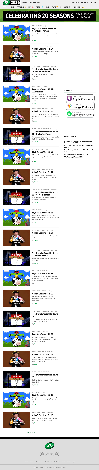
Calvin (36, 56)
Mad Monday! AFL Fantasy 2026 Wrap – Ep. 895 (79, 151)
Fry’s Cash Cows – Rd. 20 (42, 334)
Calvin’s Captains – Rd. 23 (42, 111)
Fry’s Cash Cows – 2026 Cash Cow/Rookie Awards (44, 29)
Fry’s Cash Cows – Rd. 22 (42, 213)
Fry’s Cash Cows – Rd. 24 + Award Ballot (43, 90)
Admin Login (71, 462)
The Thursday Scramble (40, 66)
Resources (36, 11)
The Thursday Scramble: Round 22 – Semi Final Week (45, 193)
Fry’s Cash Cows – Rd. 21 (42, 273)
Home (12, 7)
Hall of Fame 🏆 (52, 7)
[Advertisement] (78, 57)
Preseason (14, 11)
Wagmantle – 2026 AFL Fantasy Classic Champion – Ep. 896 (78, 142)
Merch (64, 462)
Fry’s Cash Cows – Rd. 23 (42, 152)
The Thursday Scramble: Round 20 (45, 315)
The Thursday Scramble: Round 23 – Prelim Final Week (45, 133)
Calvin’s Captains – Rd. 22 (42, 172)
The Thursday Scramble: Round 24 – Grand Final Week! (45, 70)
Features (25, 11)
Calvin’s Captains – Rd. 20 (42, 294)
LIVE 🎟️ (31, 7)
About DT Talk (55, 462)
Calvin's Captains (38, 46)
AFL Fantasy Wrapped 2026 (73, 157)
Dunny (36, 79)
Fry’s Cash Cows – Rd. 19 (42, 395)
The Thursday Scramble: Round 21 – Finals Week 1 (45, 254)
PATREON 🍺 (21, 7)
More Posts (31, 432)
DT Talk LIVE (45, 462)
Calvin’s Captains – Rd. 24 (42, 49)
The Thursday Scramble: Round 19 (45, 376)
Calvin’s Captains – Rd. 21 (42, 233)
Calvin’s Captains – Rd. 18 (42, 415)
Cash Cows (36, 26)
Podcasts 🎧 (65, 7)
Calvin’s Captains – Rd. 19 (42, 354)
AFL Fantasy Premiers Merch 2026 (76, 154)
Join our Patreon (35, 462)
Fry (35, 40)
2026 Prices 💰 (78, 7)
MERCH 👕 (39, 7)
